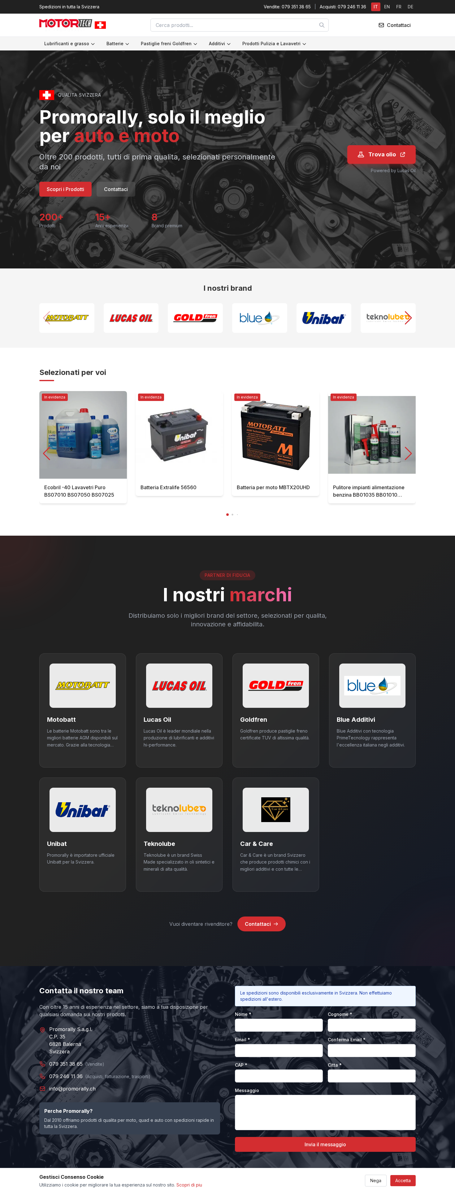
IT (376, 6)
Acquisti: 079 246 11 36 (343, 6)
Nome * (243, 1014)
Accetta (403, 1180)
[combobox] (239, 25)
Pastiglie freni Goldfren (166, 43)
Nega (375, 1180)
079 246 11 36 (66, 1076)
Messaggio (247, 1090)
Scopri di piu (189, 1184)
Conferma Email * (347, 1039)
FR (398, 6)
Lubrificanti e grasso (66, 43)
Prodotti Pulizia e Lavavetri (271, 43)
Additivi (217, 43)
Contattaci (116, 189)
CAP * (241, 1065)
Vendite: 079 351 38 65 (287, 6)
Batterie (115, 43)
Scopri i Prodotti (65, 189)
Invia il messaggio (325, 1144)
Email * (242, 1039)
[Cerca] (322, 25)
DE (410, 6)
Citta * (335, 1065)
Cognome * (340, 1014)
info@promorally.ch (72, 1089)
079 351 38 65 (66, 1064)
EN (387, 6)
